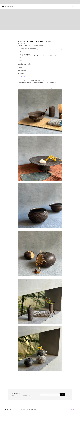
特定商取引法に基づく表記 (32, 409)
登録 (62, 394)
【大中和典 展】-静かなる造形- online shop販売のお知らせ (34, 41)
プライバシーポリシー (22, 409)
